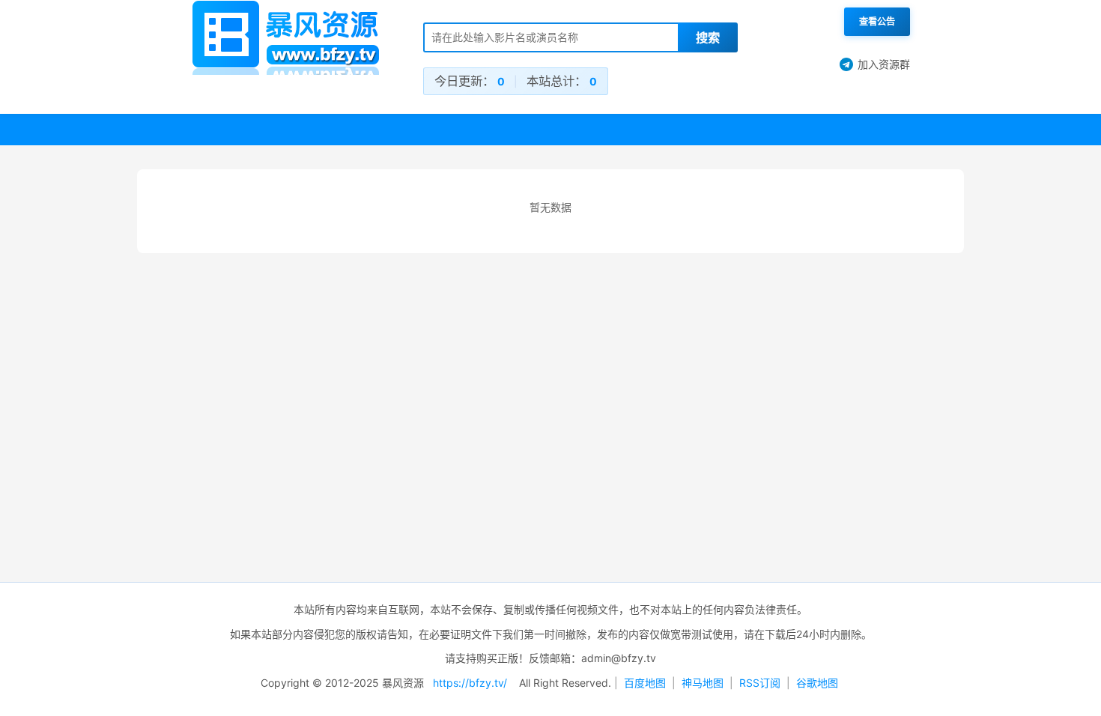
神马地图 (703, 682)
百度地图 (645, 682)
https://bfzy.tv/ (470, 682)
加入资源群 (884, 64)
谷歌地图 (817, 682)
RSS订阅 (759, 682)
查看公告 (877, 21)
